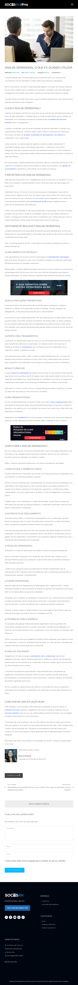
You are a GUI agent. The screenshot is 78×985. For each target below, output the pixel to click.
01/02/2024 (16, 72)
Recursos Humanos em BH (36, 981)
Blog (43, 921)
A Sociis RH (45, 901)
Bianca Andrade (30, 72)
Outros (47, 72)
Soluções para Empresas (50, 904)
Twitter (6, 917)
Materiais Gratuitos (48, 924)
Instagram (23, 917)
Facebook (10, 917)
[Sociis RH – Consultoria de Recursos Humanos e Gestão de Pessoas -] (17, 4)
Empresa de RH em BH (21, 981)
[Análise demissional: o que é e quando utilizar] (39, 39)
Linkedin (19, 917)
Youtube (14, 917)
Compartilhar (12, 775)
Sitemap (12, 981)
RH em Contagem (63, 981)
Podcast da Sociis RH (49, 928)
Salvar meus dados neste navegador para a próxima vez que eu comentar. (36, 861)
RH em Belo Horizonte (51, 981)
